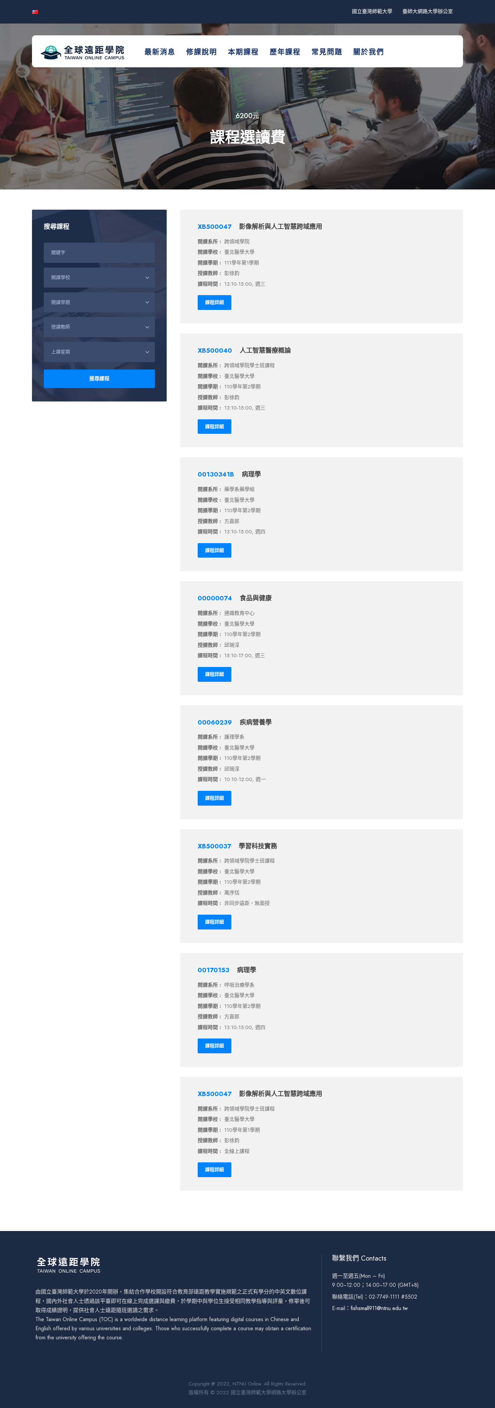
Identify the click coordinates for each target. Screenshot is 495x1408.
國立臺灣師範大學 (372, 11)
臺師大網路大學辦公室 (427, 11)
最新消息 (159, 52)
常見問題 (326, 52)
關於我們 (368, 52)
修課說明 (201, 52)
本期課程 (243, 52)
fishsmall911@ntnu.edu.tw (379, 1308)
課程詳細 (214, 302)
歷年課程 (285, 52)
